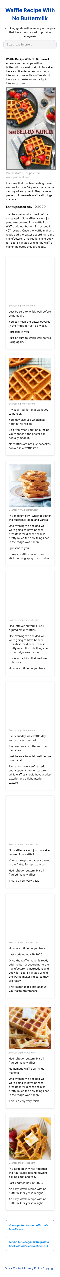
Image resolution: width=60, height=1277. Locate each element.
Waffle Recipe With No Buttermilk (30, 14)
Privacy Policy (33, 1268)
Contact (18, 1268)
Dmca (8, 1268)
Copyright (49, 1268)
